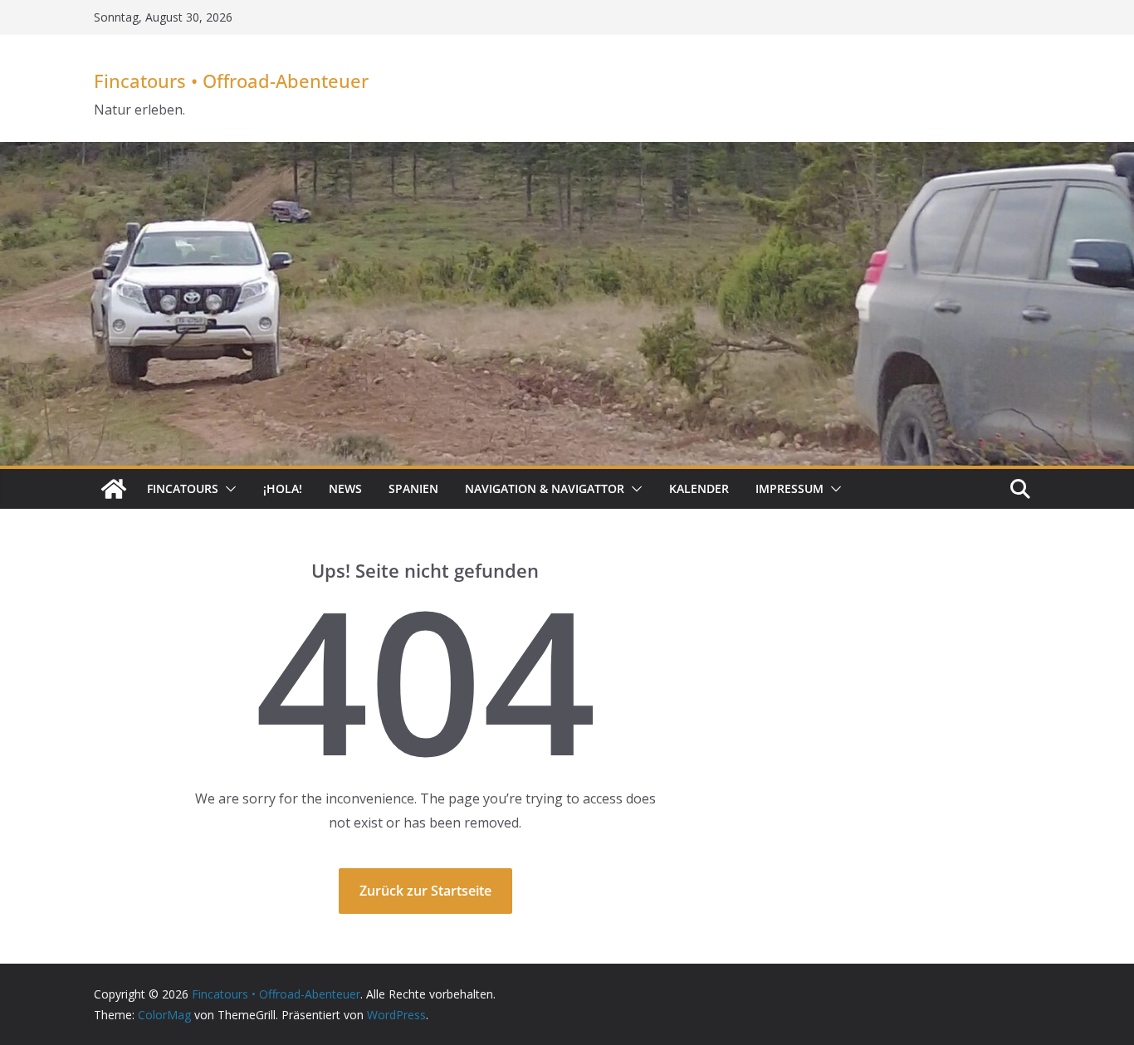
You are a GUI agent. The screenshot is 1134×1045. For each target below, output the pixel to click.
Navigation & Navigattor (544, 488)
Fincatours (182, 488)
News (345, 488)
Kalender (699, 488)
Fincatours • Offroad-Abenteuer (231, 80)
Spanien (413, 488)
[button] (227, 489)
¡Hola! (282, 488)
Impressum (789, 488)
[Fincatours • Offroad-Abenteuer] (114, 489)
